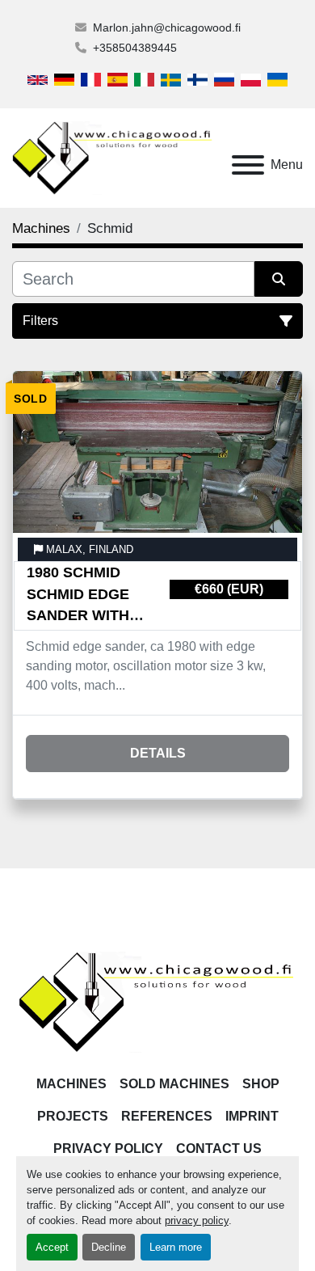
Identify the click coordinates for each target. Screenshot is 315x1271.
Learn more (175, 1247)
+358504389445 (135, 47)
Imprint (252, 1116)
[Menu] (248, 165)
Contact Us (219, 1148)
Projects (72, 1116)
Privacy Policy (108, 1148)
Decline (108, 1247)
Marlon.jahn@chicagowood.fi (167, 27)
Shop (260, 1084)
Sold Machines (174, 1084)
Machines (71, 1084)
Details (158, 753)
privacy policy (197, 1220)
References (166, 1116)
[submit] (278, 279)
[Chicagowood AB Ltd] (157, 1001)
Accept (52, 1247)
